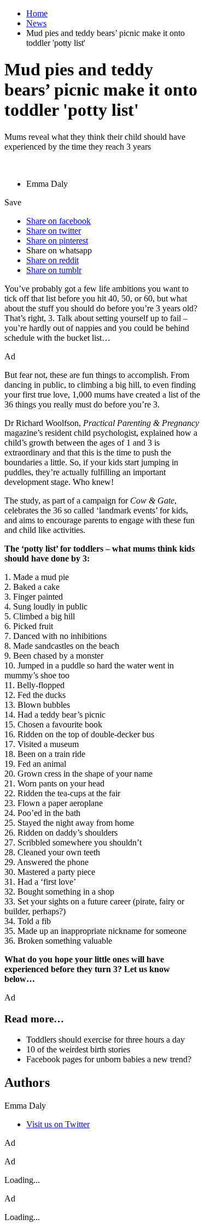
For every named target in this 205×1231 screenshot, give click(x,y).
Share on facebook (58, 221)
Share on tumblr (53, 270)
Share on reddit (52, 260)
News (36, 23)
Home (37, 13)
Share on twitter (53, 230)
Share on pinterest (57, 240)
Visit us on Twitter (58, 1124)
